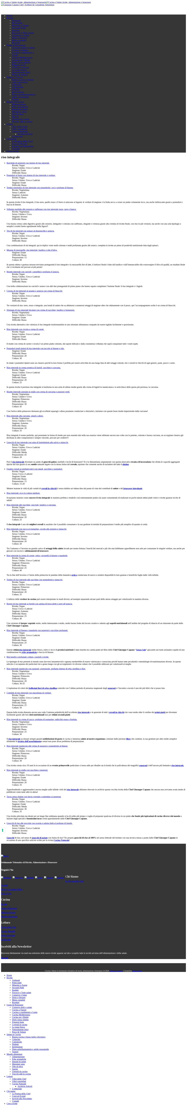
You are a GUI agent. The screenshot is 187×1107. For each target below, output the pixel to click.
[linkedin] (19, 10)
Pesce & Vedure (20, 75)
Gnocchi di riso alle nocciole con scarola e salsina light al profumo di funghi (40, 823)
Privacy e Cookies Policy (12, 889)
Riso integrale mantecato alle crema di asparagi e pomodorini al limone (37, 746)
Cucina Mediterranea (22, 57)
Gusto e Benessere (9, 908)
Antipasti (16, 20)
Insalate (16, 30)
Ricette (10, 18)
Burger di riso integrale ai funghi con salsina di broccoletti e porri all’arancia (40, 604)
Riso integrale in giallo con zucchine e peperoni (27, 770)
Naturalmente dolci (21, 72)
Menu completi (19, 40)
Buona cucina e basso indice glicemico (23, 81)
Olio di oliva (18, 114)
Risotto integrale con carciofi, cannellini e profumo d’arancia (33, 272)
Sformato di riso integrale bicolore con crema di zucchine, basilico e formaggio (41, 310)
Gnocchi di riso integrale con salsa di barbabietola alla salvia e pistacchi (38, 442)
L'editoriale (17, 136)
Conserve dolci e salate (23, 48)
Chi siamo (11, 139)
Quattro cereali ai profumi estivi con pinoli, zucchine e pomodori (35, 469)
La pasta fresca (19, 70)
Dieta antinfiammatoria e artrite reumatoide (24, 95)
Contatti (16, 149)
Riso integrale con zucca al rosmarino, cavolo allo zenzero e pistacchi (37, 529)
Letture (10, 124)
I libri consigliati (19, 129)
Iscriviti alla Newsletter (23, 146)
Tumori (15, 99)
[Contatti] (8, 10)
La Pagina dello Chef (22, 141)
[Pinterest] (21, 10)
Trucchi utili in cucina (22, 122)
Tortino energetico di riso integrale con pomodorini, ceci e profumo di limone (40, 187)
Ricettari (16, 43)
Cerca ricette (13, 151)
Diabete (16, 89)
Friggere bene (19, 65)
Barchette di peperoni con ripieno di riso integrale (28, 163)
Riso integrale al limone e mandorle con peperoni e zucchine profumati (37, 630)
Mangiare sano (19, 112)
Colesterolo (17, 87)
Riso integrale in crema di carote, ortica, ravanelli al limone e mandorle (37, 555)
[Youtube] (16, 10)
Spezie (15, 117)
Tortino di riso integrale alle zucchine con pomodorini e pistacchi (35, 580)
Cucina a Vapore (20, 50)
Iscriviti (4, 958)
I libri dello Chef (19, 126)
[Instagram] (13, 10)
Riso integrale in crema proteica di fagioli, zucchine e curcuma (34, 367)
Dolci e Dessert (19, 38)
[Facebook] (10, 10)
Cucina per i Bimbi (21, 60)
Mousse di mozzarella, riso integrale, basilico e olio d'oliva (32, 250)
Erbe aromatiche (20, 107)
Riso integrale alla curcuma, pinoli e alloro (25, 416)
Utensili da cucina (20, 119)
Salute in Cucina (15, 77)
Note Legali (6, 893)
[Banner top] (27, 5)
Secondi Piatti (19, 28)
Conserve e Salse (20, 35)
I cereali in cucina (20, 67)
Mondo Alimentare (9, 916)
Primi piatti (17, 23)
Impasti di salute (20, 109)
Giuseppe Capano (116, 971)
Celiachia (16, 85)
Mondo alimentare (15, 102)
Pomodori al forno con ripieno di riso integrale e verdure (31, 175)
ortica (74, 575)
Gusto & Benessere (16, 45)
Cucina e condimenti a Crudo (24, 1012)
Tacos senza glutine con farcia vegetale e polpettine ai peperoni (34, 796)
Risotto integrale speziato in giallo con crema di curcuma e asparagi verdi (38, 392)
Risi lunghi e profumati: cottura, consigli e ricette (28, 657)
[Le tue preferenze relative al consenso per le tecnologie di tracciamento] (2, 830)
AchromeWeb (137, 971)
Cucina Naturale (20, 131)
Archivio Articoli (25, 134)
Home (9, 16)
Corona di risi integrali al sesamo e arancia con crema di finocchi (35, 291)
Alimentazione (19, 104)
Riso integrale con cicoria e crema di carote (25, 329)
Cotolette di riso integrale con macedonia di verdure (29, 693)
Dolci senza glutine (21, 62)
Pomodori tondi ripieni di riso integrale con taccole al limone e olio (35, 348)
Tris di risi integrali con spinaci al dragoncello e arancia (30, 231)
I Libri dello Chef (8, 927)
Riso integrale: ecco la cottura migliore (23, 493)
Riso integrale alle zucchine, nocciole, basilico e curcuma (31, 505)
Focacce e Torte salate (23, 33)
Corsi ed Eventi (19, 144)
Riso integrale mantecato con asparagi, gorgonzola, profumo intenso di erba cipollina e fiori (46, 669)
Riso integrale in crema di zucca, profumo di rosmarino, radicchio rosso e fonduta (42, 719)
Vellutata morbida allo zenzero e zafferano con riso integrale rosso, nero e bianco (42, 209)
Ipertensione (18, 92)
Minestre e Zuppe (20, 25)
